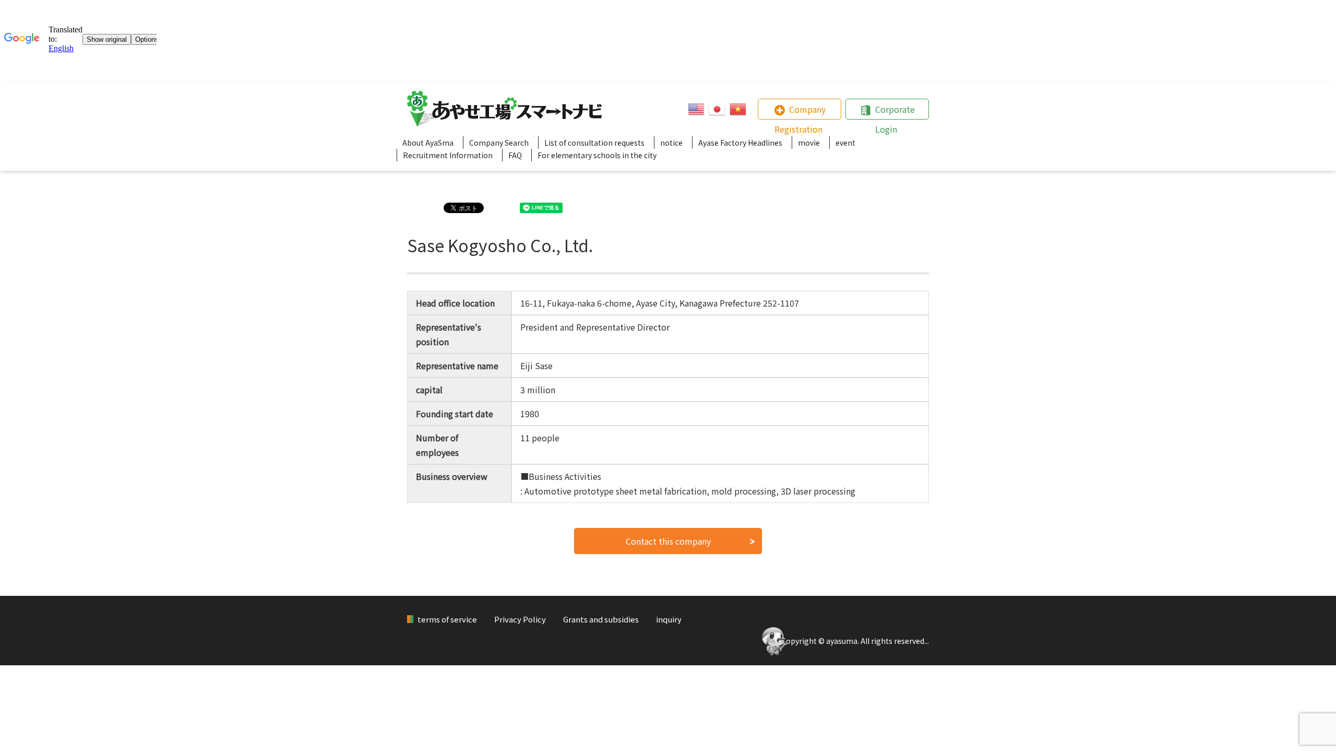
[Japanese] (717, 109)
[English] (696, 109)
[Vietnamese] (738, 109)
